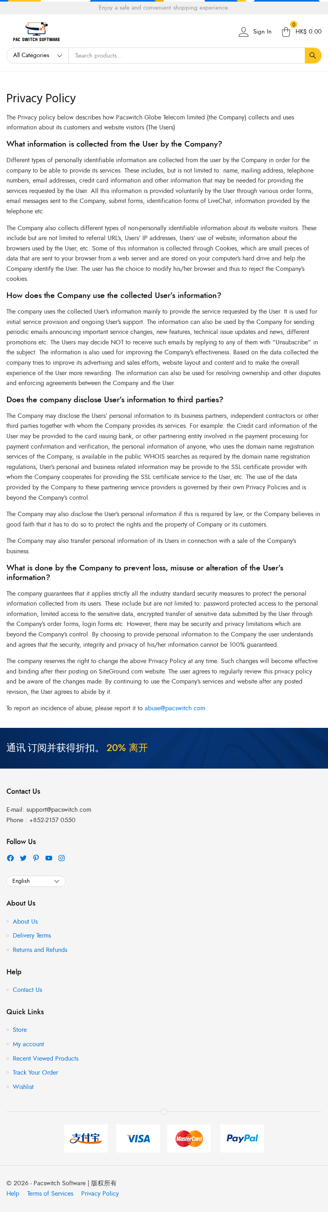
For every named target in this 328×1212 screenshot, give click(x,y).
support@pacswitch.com (58, 810)
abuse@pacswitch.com (175, 708)
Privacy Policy (41, 99)
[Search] (313, 56)
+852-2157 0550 (52, 820)
